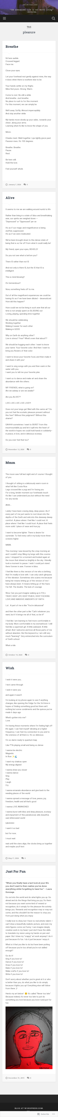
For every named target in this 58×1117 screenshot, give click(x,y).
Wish (10, 668)
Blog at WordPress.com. (29, 1108)
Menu (4, 18)
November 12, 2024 (16, 449)
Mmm (10, 462)
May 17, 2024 (13, 858)
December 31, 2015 (16, 1078)
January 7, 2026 (14, 185)
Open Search (53, 19)
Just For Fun (16, 871)
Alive (10, 198)
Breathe (12, 46)
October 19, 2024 (15, 655)
